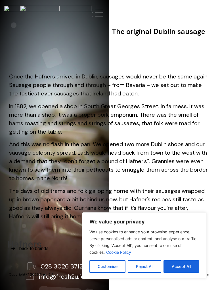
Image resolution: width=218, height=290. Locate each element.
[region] (144, 245)
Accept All (181, 266)
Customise (108, 266)
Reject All (144, 266)
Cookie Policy (118, 252)
